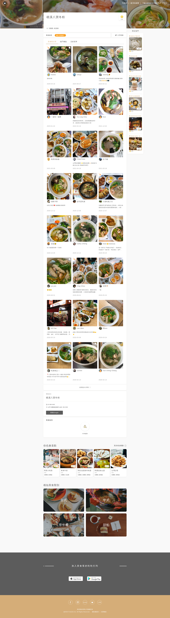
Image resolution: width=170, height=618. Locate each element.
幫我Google (54, 412)
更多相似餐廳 (119, 445)
